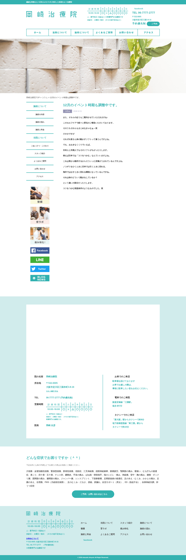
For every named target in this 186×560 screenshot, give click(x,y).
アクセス (148, 32)
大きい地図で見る (52, 391)
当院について (59, 32)
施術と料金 (40, 130)
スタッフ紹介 (40, 153)
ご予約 (154, 24)
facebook (138, 8)
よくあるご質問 (104, 32)
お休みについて (32, 538)
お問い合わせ (126, 32)
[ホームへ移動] (51, 21)
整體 (83, 528)
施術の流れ (40, 122)
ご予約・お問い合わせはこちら (93, 494)
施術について (82, 32)
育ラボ (103, 528)
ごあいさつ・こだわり (40, 146)
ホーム (37, 32)
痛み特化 (124, 528)
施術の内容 (40, 114)
